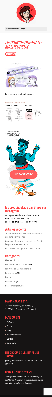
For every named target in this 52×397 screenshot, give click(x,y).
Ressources (10, 281)
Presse (8, 277)
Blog (9, 330)
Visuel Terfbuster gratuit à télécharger (22, 248)
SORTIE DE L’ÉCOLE (11, 105)
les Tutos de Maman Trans (17, 268)
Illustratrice (11, 343)
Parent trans (11, 273)
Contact (10, 339)
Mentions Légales (14, 334)
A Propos (10, 322)
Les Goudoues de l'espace (17, 264)
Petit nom (28, 105)
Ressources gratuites (14, 285)
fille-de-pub (10, 260)
